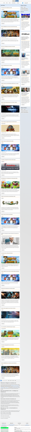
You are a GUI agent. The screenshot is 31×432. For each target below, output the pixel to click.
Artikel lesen (3, 23)
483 (13, 380)
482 (12, 380)
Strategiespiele (2, 387)
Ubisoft (24, 109)
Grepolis (2, 85)
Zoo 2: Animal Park (4, 328)
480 (8, 380)
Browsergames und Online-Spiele (14, 385)
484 (15, 380)
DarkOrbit (3, 290)
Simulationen (6, 387)
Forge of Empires (3, 123)
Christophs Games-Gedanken (24, 8)
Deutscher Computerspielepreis (24, 112)
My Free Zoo (3, 48)
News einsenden (11, 425)
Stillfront (22, 109)
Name (19, 424)
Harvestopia (3, 9)
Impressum (27, 424)
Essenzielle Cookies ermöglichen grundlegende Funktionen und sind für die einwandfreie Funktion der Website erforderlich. (22, 428)
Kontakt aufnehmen (27, 425)
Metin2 (2, 28)
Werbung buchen (4, 424)
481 (10, 380)
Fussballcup (3, 161)
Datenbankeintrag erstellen (12, 424)
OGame (2, 67)
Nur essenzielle (5, 429)
